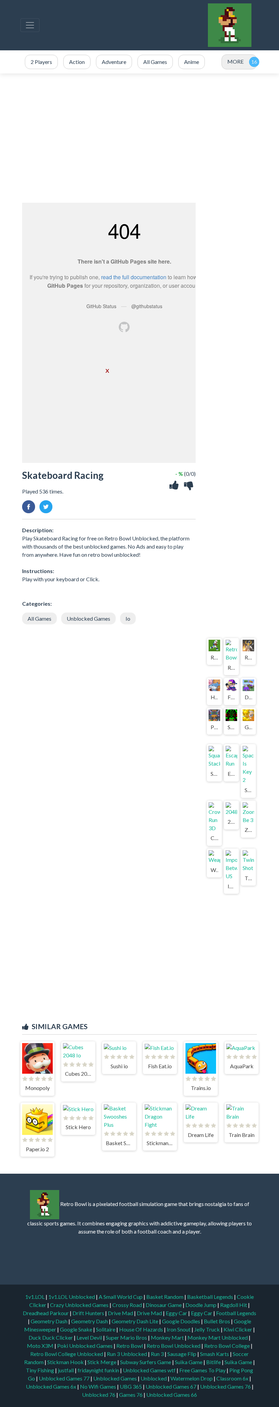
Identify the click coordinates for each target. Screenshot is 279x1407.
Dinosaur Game (164, 1305)
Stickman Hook (66, 1362)
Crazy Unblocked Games (80, 1305)
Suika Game (189, 1362)
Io (128, 618)
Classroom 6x (232, 1378)
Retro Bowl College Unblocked (67, 1354)
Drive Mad (121, 1313)
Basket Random (165, 1296)
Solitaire (106, 1329)
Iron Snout (179, 1329)
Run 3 (158, 1354)
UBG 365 (131, 1386)
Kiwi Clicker (238, 1329)
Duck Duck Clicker (51, 1337)
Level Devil (90, 1337)
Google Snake (76, 1329)
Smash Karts (215, 1354)
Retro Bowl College (227, 1345)
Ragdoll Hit (234, 1305)
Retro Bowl (130, 1345)
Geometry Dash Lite (135, 1321)
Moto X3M (40, 1345)
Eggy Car (177, 1313)
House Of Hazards (141, 1329)
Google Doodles (181, 1321)
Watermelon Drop (192, 1378)
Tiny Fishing (40, 1370)
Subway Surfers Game (146, 1362)
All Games (39, 618)
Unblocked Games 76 (225, 1386)
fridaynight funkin (99, 1370)
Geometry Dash (49, 1321)
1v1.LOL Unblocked (72, 1296)
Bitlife (214, 1362)
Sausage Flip (182, 1354)
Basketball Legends (210, 1296)
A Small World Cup (121, 1296)
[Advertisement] (139, 138)
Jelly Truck (207, 1329)
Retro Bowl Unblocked (174, 1345)
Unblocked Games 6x (51, 1386)
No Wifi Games (98, 1386)
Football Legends (236, 1313)
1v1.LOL (35, 1296)
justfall (66, 1370)
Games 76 (131, 1394)
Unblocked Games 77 (65, 1378)
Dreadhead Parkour (46, 1313)
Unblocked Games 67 (171, 1386)
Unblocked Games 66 (171, 1394)
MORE (235, 61)
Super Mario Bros (127, 1337)
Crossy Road (127, 1305)
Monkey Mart (168, 1337)
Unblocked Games (88, 618)
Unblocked (154, 1378)
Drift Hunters (88, 1313)
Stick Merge (102, 1362)
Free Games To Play (203, 1370)
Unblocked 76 (98, 1394)
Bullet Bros (217, 1321)
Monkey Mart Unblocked (218, 1337)
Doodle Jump (201, 1305)
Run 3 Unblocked (127, 1354)
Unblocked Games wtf (150, 1370)
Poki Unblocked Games (85, 1345)
